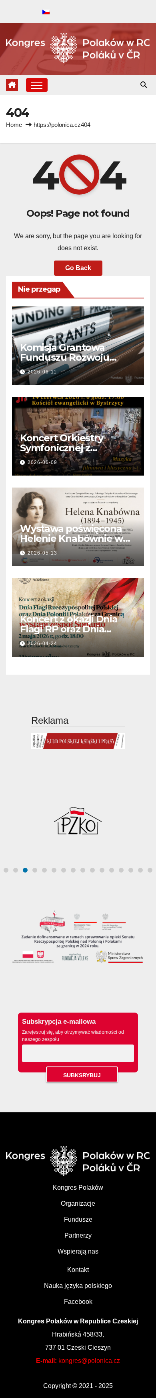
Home (14, 124)
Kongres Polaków (78, 1187)
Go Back (78, 268)
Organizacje (78, 1203)
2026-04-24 (42, 643)
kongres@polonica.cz (89, 1360)
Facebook (78, 1301)
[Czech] (46, 12)
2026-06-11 (42, 372)
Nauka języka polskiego (78, 1285)
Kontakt (78, 1269)
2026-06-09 (42, 462)
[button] (143, 84)
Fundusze (78, 1219)
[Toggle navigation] (37, 85)
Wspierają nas (78, 1251)
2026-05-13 (42, 553)
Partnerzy (78, 1235)
